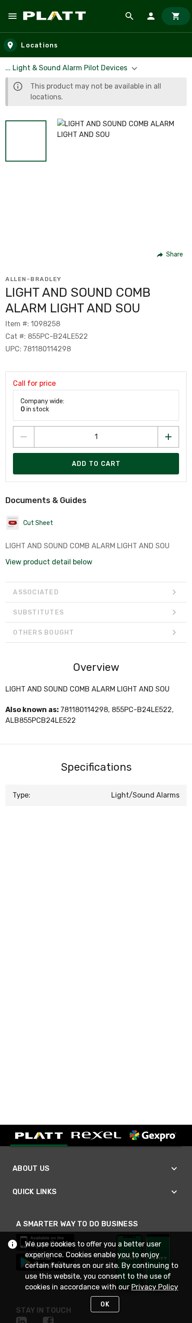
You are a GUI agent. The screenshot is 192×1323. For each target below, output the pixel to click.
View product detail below (48, 562)
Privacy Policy (154, 1287)
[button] (25, 141)
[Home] (56, 16)
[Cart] (176, 16)
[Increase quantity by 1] (168, 437)
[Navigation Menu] (12, 16)
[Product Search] (129, 16)
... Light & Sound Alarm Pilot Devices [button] (67, 68)
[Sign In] (151, 16)
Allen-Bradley (33, 279)
